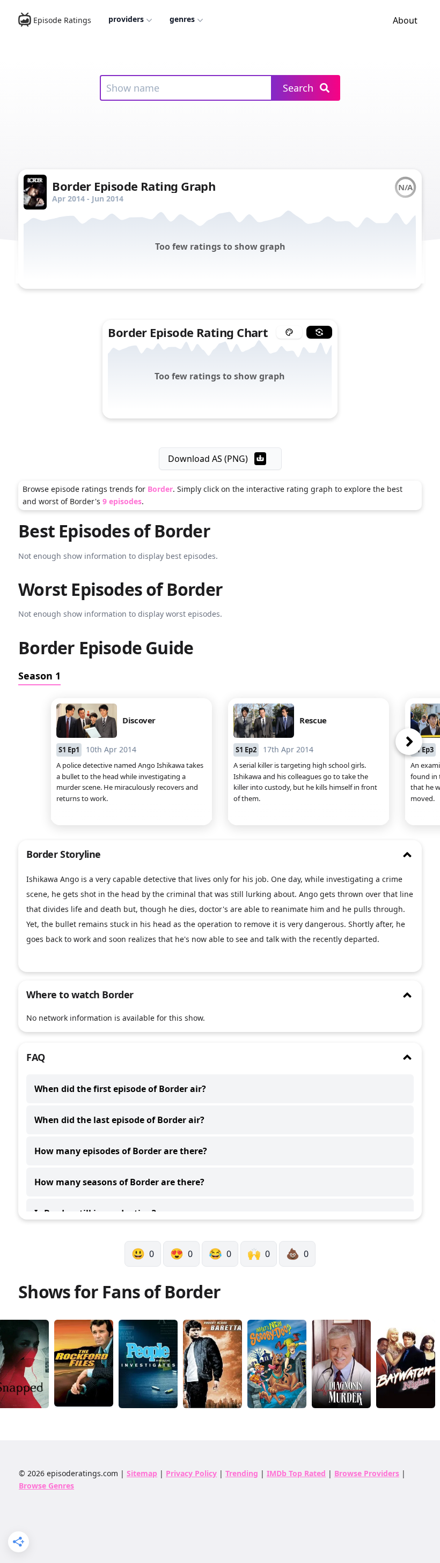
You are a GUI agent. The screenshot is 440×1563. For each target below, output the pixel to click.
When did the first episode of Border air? (120, 1089)
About (405, 20)
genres (182, 19)
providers (126, 19)
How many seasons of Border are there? (119, 1182)
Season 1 (39, 675)
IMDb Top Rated (296, 1473)
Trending (241, 1473)
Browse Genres (46, 1485)
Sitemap (142, 1473)
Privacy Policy (191, 1473)
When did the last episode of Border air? (119, 1120)
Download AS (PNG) (208, 459)
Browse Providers (366, 1473)
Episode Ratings (62, 20)
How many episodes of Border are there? (120, 1151)
